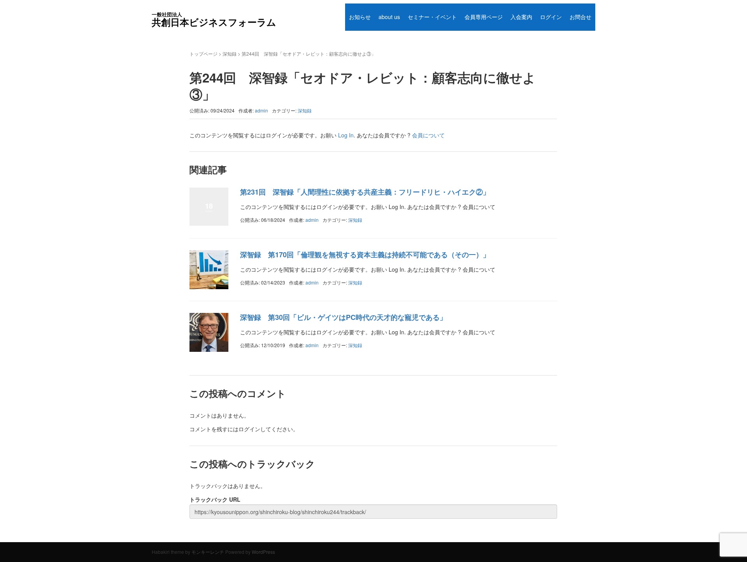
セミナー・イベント (432, 17)
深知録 (230, 53)
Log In (346, 135)
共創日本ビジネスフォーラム (214, 19)
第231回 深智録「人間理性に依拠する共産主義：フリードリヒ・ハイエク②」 (365, 192)
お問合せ (580, 17)
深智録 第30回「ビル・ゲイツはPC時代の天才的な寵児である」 (343, 317)
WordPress (263, 551)
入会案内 (521, 17)
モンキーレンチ (207, 551)
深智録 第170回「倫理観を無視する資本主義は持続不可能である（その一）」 (365, 254)
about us (389, 17)
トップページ (203, 53)
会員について (428, 135)
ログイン (551, 17)
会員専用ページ (484, 17)
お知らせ (360, 17)
